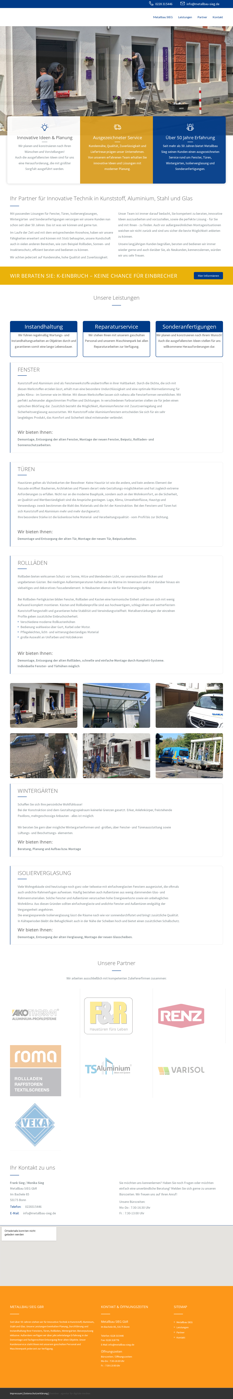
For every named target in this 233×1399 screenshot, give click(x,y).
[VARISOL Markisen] (181, 1070)
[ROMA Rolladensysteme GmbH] (35, 1070)
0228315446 (33, 1206)
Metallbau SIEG (163, 17)
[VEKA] (35, 1125)
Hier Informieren (208, 275)
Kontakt (218, 17)
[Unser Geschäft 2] (116, 755)
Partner (202, 17)
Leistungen (185, 17)
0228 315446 (163, 4)
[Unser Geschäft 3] (189, 755)
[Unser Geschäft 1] (43, 755)
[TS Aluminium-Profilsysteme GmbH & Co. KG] (108, 1070)
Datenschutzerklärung (36, 1393)
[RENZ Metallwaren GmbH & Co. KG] (181, 1015)
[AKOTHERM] (35, 1015)
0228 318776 (112, 1340)
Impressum (16, 1393)
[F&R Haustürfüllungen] (108, 1015)
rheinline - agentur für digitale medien (70, 1393)
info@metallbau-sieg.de (203, 4)
